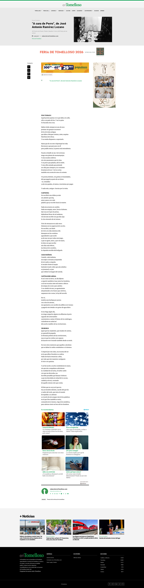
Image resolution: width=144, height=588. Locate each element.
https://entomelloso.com (55, 491)
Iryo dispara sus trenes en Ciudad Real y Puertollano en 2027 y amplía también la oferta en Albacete (85, 538)
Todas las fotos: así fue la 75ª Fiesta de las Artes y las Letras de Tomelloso (57, 539)
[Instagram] (54, 493)
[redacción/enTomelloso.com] (44, 491)
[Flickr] (52, 493)
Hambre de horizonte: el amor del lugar (109, 538)
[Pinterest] (28, 73)
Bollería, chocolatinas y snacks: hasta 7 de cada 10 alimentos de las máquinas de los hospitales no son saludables (31, 538)
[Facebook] (28, 66)
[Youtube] (67, 493)
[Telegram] (61, 493)
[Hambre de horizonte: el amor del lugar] (111, 527)
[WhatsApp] (28, 77)
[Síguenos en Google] (46, 77)
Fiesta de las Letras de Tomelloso (55, 499)
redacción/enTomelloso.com (50, 36)
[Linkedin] (57, 493)
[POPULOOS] (65, 72)
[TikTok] (119, 584)
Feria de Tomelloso (36, 20)
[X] (28, 70)
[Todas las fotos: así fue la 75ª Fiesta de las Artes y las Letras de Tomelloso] (58, 527)
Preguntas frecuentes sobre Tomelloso (30, 571)
